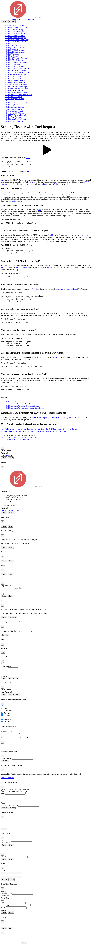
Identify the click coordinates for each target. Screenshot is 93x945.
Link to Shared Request (9, 805)
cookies (84, 380)
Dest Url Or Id (6, 843)
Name (3, 664)
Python (12, 19)
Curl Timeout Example (13, 97)
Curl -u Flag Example (13, 78)
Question (4, 803)
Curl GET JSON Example (14, 30)
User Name (5, 905)
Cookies (20, 437)
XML (34, 19)
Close (12, 879)
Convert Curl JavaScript (14, 111)
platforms (44, 184)
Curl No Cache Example (14, 121)
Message (4, 676)
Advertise (26, 437)
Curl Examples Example (14, 105)
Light (6, 708)
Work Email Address (8, 506)
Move (10, 574)
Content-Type (72, 289)
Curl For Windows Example (15, 38)
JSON (29, 19)
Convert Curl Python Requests (16, 84)
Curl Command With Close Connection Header (22, 406)
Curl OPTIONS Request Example (17, 72)
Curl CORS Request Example (16, 58)
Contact (4, 21)
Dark (5, 706)
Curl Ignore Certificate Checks (16, 48)
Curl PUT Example (12, 54)
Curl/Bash (62, 418)
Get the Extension (7, 778)
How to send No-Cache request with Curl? (51, 431)
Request (6, 713)
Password (4, 453)
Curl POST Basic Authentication (17, 103)
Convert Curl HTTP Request (15, 25)
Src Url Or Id (5, 840)
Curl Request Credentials (14, 91)
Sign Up (11, 512)
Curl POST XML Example (15, 66)
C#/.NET (80, 418)
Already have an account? (10, 510)
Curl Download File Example (16, 27)
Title (2, 793)
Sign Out (5, 879)
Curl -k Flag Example (13, 117)
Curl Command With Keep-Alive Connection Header (24, 408)
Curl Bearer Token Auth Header (16, 40)
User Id (3, 891)
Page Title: (5, 586)
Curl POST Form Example (15, 34)
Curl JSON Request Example (16, 115)
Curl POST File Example (14, 32)
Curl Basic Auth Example (14, 44)
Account (12, 21)
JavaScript (18, 19)
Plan (2, 875)
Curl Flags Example (12, 56)
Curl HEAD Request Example (16, 70)
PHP (24, 19)
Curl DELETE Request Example (17, 68)
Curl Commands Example (14, 107)
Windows (56, 184)
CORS (14, 201)
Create (11, 845)
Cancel (4, 457)
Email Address (6, 451)
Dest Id (3, 857)
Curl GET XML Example (14, 60)
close (3, 433)
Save (10, 526)
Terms (14, 437)
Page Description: (7, 594)
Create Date (5, 896)
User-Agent (56, 357)
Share (10, 596)
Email (3, 870)
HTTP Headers (6, 193)
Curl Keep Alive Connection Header (18, 95)
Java (74, 418)
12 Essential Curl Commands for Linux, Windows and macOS (27, 404)
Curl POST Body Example (15, 36)
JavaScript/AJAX (44, 418)
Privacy (8, 437)
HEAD (69, 267)
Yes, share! (12, 617)
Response (7, 719)
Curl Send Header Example (15, 52)
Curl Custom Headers (13, 402)
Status (3, 900)
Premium (33, 437)
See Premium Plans (6, 747)
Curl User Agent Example (14, 99)
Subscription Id (6, 893)
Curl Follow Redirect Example (16, 87)
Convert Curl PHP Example (15, 113)
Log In (11, 457)
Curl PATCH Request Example (16, 93)
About (3, 437)
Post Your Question (8, 808)
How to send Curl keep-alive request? (21, 431)
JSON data (34, 289)
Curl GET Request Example (15, 42)
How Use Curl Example (14, 101)
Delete (11, 547)
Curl (7, 19)
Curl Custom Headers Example (16, 119)
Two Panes (8, 711)
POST (50, 235)
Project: (3, 924)
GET (47, 267)
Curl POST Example (12, 64)
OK (3, 652)
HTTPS (30, 182)
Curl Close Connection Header (16, 89)
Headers (7, 715)
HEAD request (21, 267)
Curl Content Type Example (15, 74)
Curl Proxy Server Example (15, 80)
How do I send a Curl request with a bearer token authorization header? (26, 429)
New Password (6, 692)
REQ (38, 17)
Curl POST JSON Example (15, 50)
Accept (60, 289)
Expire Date (5, 898)
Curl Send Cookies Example (15, 46)
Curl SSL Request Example (15, 82)
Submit (4, 829)
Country (4, 910)
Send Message (13, 678)
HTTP (3, 19)
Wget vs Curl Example (13, 109)
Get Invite (5, 761)
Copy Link (5, 635)
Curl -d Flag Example (13, 76)
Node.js (54, 418)
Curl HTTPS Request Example (16, 62)
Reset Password (6, 455)
